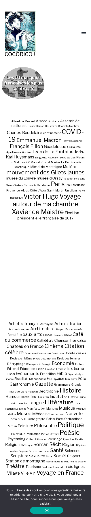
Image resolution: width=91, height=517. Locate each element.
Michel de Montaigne (46, 167)
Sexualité (37, 456)
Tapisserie (80, 461)
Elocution (50, 369)
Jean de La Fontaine (53, 151)
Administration (68, 323)
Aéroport (59, 329)
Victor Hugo (41, 196)
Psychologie (18, 439)
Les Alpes (65, 157)
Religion (12, 444)
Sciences (72, 450)
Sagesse (23, 451)
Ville (25, 473)
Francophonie (37, 379)
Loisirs (22, 408)
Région (68, 444)
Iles (33, 397)
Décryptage (16, 364)
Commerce (30, 353)
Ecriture (79, 364)
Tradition (47, 467)
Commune (44, 353)
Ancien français (19, 329)
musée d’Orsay (50, 178)
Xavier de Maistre (38, 212)
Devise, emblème (21, 358)
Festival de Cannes (72, 141)
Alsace (41, 121)
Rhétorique (26, 445)
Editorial (13, 369)
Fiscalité (20, 379)
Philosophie (45, 425)
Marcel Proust (40, 162)
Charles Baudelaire (24, 132)
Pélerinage (54, 439)
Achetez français (23, 323)
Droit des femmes (69, 358)
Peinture (25, 426)
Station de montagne (25, 460)
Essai (11, 374)
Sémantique (53, 461)
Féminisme (71, 379)
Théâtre (15, 466)
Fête (82, 378)
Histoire (70, 390)
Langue (36, 402)
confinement (52, 133)
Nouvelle (74, 413)
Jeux (20, 403)
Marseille (76, 162)
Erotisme (75, 368)
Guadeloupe (55, 146)
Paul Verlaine (75, 185)
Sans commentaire (38, 451)
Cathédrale (45, 340)
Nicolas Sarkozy (14, 185)
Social (49, 456)
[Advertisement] (45, 270)
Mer (48, 408)
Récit (55, 444)
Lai (25, 403)
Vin (33, 473)
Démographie (33, 364)
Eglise (40, 369)
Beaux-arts (30, 334)
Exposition (48, 374)
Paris (58, 184)
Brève (68, 335)
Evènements (27, 373)
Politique (71, 425)
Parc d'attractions (69, 419)
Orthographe (36, 419)
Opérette (22, 419)
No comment (57, 414)
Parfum (12, 426)
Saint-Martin (55, 190)
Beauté (13, 335)
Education (27, 369)
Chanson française (70, 340)
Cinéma (53, 346)
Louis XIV (25, 162)
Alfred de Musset (23, 121)
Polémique (18, 434)
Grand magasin (29, 391)
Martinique (22, 167)
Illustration (43, 397)
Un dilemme (73, 190)
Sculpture (19, 456)
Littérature (59, 402)
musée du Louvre (21, 178)
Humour (13, 396)
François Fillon (26, 146)
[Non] (71, 501)
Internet (74, 397)
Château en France (25, 346)
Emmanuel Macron (39, 140)
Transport (58, 467)
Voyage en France (60, 472)
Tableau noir (67, 461)
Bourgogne (51, 126)
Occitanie (43, 185)
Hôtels (25, 397)
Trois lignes (74, 466)
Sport (75, 456)
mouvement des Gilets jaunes (45, 172)
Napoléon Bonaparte (74, 178)
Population (33, 434)
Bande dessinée (73, 329)
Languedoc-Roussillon (47, 157)
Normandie (30, 185)
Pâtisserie (40, 439)
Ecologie (46, 364)
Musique (67, 408)
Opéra (12, 419)
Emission (61, 369)
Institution (59, 396)
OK (47, 510)
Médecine (41, 414)
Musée (24, 413)
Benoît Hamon (36, 126)
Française (55, 378)
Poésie (70, 432)
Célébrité (81, 353)
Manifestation (36, 408)
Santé (57, 450)
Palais (50, 419)
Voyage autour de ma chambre (47, 200)
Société (61, 455)
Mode (55, 408)
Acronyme (46, 324)
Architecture (42, 328)
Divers (36, 358)
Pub (31, 439)
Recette (79, 439)
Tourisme (33, 466)
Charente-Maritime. (69, 126)
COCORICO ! (20, 54)
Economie (63, 363)
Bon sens (58, 335)
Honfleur (27, 152)
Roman (40, 444)
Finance (9, 379)
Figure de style (75, 374)
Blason (48, 335)
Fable (62, 373)
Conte (70, 353)
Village (13, 473)
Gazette (44, 384)
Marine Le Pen (60, 162)
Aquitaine (53, 121)
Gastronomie (22, 384)
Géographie (49, 391)
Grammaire (62, 384)
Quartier (68, 439)
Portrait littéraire (50, 434)
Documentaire (48, 358)
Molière (69, 166)
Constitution (58, 353)
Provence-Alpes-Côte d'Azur (26, 190)
